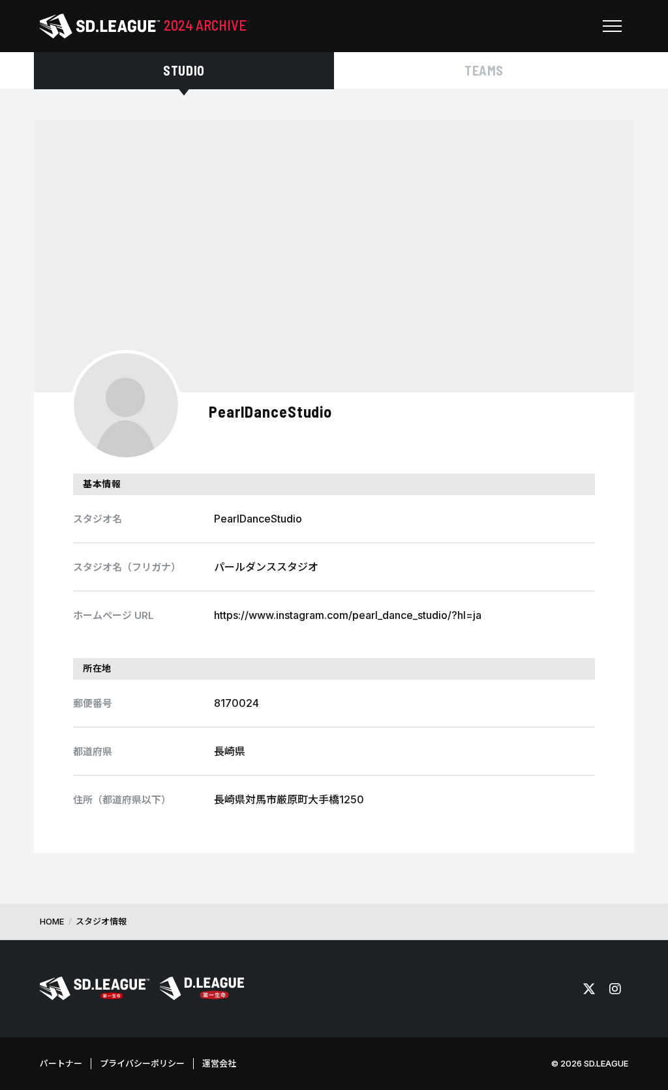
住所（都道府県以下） (122, 800)
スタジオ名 (97, 519)
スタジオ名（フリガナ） (127, 567)
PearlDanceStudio (270, 411)
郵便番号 (92, 703)
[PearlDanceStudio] (125, 405)
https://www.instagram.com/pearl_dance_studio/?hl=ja (347, 615)
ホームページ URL (113, 615)
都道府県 (92, 751)
